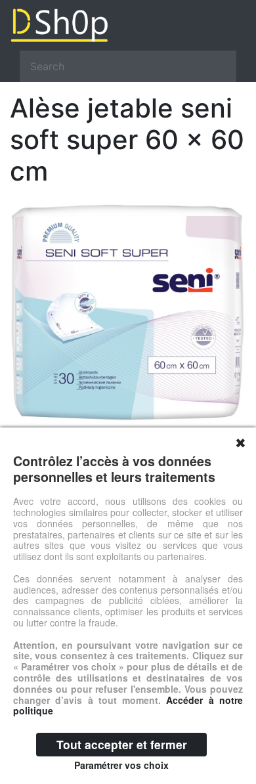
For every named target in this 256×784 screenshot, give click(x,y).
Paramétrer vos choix (121, 765)
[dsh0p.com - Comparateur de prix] (128, 25)
